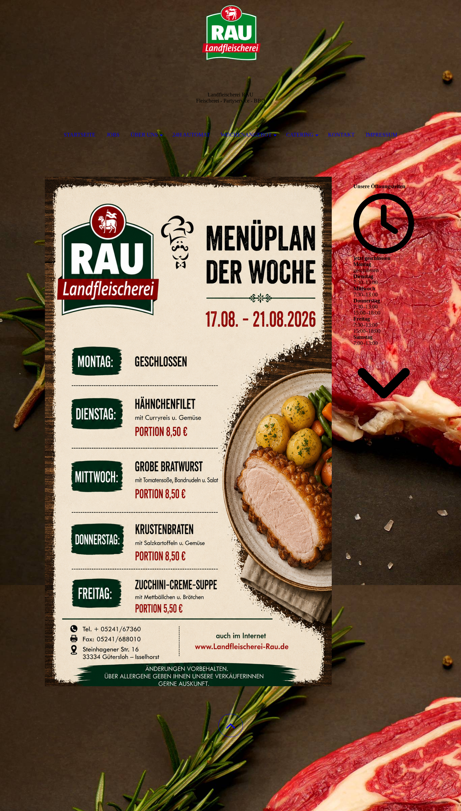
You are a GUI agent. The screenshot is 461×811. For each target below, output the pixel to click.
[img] (230, 33)
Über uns (144, 135)
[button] (230, 725)
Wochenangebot (246, 135)
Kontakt (341, 135)
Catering (300, 135)
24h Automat (191, 135)
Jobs (113, 135)
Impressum (381, 135)
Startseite (80, 135)
